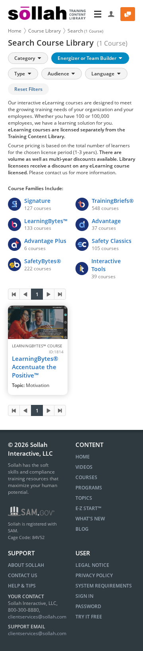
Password (88, 606)
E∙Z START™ (88, 508)
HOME (82, 456)
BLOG (82, 529)
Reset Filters (28, 89)
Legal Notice (92, 565)
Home (14, 30)
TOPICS (83, 498)
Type (20, 73)
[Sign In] (111, 14)
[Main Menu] (97, 14)
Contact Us (22, 575)
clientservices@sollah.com (37, 616)
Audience (59, 73)
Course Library (44, 30)
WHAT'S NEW (90, 518)
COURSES (86, 477)
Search (85, 30)
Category (25, 58)
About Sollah (26, 565)
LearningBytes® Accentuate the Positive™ (35, 366)
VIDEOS (84, 467)
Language (103, 73)
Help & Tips (22, 585)
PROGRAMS (88, 487)
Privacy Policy (94, 575)
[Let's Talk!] (127, 14)
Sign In (84, 596)
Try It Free (88, 616)
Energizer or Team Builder (88, 58)
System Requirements (103, 585)
